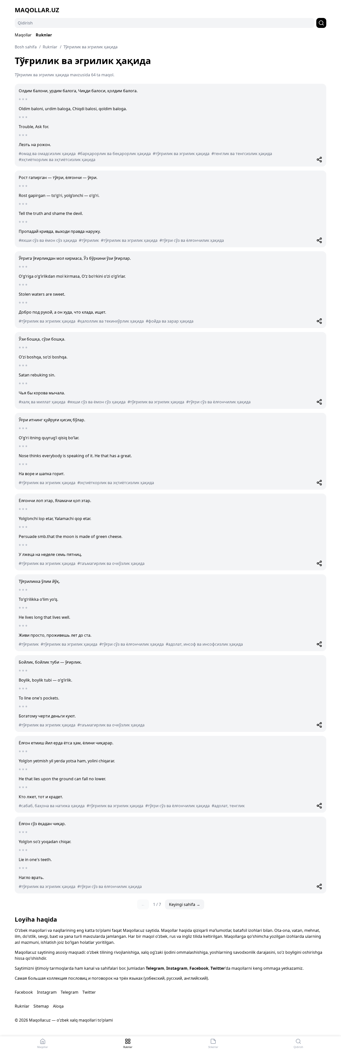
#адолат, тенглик (228, 805)
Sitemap (41, 1006)
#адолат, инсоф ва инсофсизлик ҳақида (204, 644)
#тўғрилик (89, 240)
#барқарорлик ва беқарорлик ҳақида (114, 153)
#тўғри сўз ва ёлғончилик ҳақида (192, 240)
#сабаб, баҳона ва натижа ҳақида (52, 805)
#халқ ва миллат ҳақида (42, 402)
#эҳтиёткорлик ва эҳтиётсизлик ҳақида (57, 159)
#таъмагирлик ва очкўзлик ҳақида (111, 563)
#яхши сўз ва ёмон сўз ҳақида (48, 240)
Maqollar (23, 35)
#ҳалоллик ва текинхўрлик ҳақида (110, 321)
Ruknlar (44, 35)
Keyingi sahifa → (184, 904)
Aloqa (58, 1006)
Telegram (155, 968)
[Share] (319, 160)
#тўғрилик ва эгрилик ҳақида (181, 153)
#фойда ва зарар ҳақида (169, 321)
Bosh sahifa (26, 47)
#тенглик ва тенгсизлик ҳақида (241, 153)
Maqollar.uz (37, 10)
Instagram (176, 968)
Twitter (217, 968)
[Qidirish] (321, 23)
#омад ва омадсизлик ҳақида (47, 153)
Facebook (198, 968)
